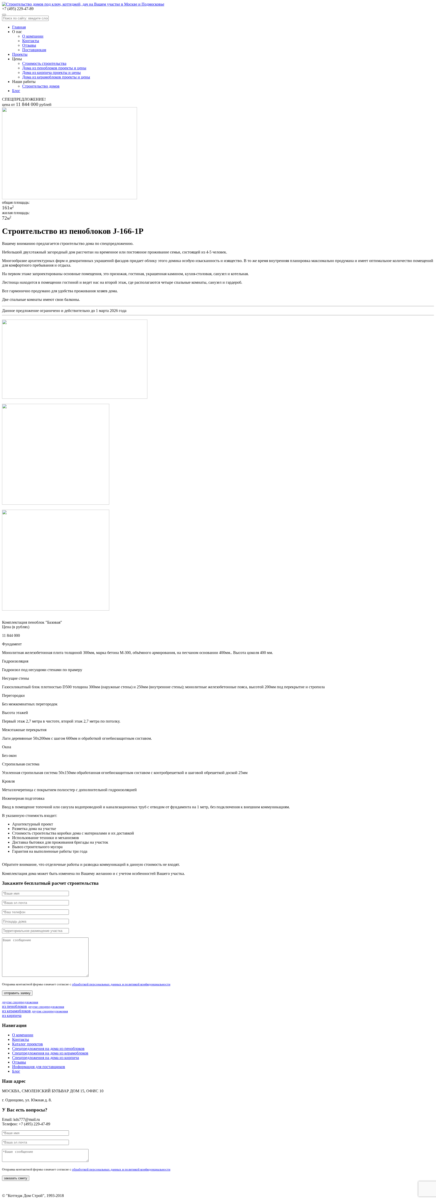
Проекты (20, 54)
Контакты (30, 41)
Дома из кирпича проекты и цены (51, 72)
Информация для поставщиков (38, 1067)
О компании (32, 36)
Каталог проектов (27, 1044)
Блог (16, 91)
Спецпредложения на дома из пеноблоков (48, 1048)
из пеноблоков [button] (20, 1004)
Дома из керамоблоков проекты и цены (56, 77)
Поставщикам (34, 50)
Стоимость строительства (44, 63)
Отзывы (29, 45)
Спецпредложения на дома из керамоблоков (50, 1053)
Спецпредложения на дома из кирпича (45, 1057)
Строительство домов (41, 86)
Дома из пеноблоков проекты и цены (54, 68)
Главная (19, 27)
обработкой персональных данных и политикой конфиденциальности (121, 984)
